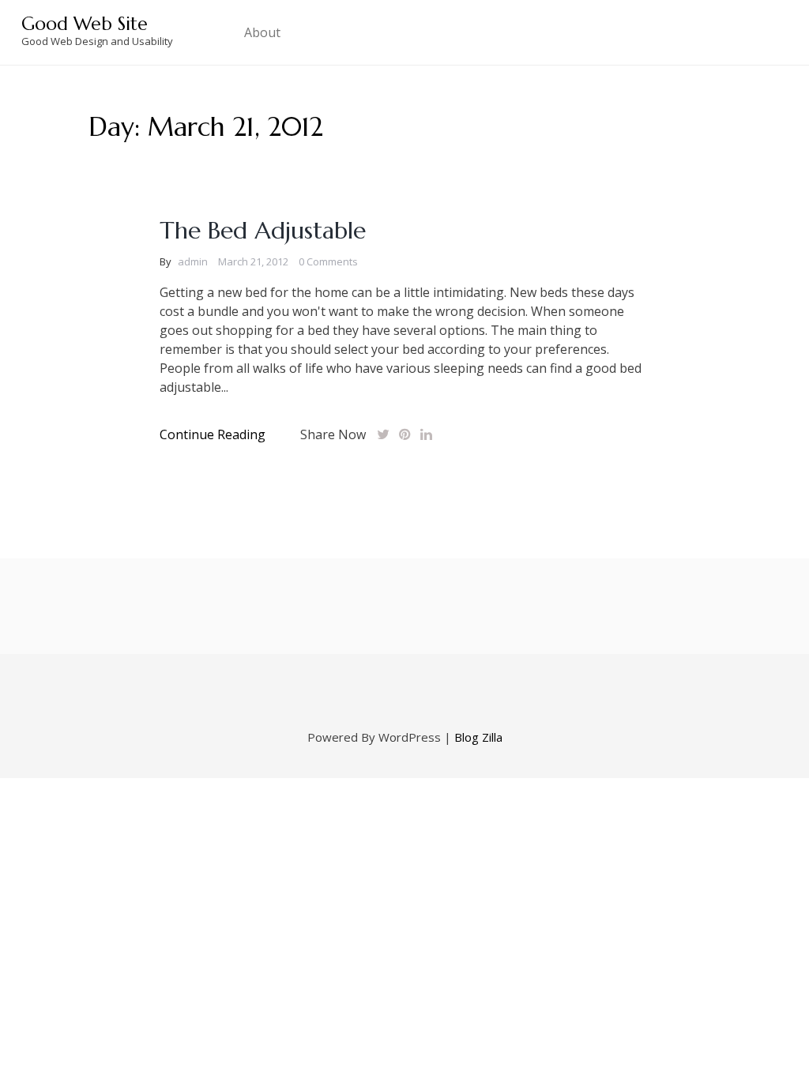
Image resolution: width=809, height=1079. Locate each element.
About (262, 32)
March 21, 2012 (253, 261)
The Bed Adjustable (263, 230)
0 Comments (328, 261)
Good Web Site (84, 24)
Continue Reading (212, 434)
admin (193, 261)
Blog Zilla (478, 737)
